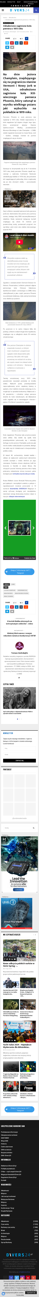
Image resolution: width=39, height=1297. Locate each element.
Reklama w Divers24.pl (8, 1166)
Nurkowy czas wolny (8, 1227)
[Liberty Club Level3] (16, 928)
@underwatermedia (19, 818)
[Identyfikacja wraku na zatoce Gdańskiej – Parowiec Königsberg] (11, 1004)
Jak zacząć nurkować (8, 1196)
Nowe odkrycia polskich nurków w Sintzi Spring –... (18, 965)
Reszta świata (5, 1239)
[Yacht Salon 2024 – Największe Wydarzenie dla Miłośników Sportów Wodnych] (19, 1031)
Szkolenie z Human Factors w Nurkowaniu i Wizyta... (27, 1096)
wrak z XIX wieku (8, 596)
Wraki (12, 23)
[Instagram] (22, 1278)
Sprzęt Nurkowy (6, 1242)
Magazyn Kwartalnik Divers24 (31, 3)
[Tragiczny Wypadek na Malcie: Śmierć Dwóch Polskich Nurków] (11, 1066)
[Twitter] (16, 1278)
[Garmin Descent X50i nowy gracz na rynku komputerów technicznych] (11, 983)
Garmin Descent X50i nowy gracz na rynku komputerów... (10, 992)
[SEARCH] (33, 828)
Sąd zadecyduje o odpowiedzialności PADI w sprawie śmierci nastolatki (18, 712)
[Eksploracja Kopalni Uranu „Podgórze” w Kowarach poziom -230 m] (28, 983)
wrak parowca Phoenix (21, 593)
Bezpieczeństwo (6, 1152)
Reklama (3, 2)
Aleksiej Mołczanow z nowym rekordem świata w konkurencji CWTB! (19, 634)
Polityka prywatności (8, 1169)
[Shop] (9, 6)
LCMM (13, 584)
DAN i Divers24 (6, 1155)
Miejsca (3, 1193)
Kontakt (3, 1180)
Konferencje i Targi (7, 1208)
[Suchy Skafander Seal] (19, 207)
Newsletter (11, 2)
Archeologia (5, 1233)
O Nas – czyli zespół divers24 (11, 1171)
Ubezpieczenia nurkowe (9, 1135)
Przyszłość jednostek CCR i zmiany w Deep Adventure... (10, 1096)
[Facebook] (11, 1278)
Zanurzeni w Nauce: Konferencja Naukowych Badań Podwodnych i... (26, 1015)
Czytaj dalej (20, 1295)
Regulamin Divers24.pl (8, 1177)
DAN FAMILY (5, 1138)
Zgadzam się (31, 1292)
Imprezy (4, 1205)
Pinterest (7, 769)
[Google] (33, 1278)
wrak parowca (8, 593)
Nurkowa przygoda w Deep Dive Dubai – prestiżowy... (27, 1076)
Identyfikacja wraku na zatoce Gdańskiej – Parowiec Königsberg (11, 1014)
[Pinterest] (28, 1278)
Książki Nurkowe (6, 1211)
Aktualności (6, 23)
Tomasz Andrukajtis (10, 31)
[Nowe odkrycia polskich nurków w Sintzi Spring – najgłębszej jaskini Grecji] (19, 950)
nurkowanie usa (22, 590)
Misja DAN (4, 1141)
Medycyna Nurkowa (7, 1199)
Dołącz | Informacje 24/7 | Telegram (20, 571)
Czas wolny (5, 1224)
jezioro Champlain (9, 590)
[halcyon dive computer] (19, 892)
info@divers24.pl (24, 1272)
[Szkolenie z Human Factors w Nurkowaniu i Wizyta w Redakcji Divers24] (28, 1086)
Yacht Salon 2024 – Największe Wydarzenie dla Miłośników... (17, 1046)
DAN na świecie (6, 1150)
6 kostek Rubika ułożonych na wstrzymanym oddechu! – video (19, 622)
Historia (4, 1144)
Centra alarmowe (7, 1147)
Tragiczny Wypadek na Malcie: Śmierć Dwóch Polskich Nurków (10, 1076)
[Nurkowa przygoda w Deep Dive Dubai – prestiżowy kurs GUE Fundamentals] (28, 1066)
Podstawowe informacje (9, 1132)
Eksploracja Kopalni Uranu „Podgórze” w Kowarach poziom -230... (27, 993)
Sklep (18, 2)
